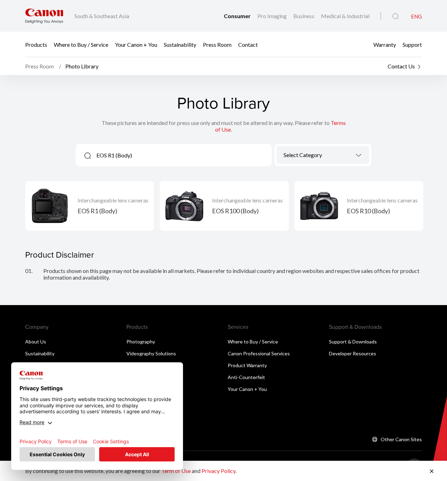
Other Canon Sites (401, 439)
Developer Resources (352, 353)
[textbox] (323, 155)
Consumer (238, 16)
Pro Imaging (272, 16)
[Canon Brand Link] (44, 15)
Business (304, 16)
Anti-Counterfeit (246, 377)
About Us (35, 342)
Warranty (384, 44)
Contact (248, 44)
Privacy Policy (218, 470)
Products (36, 44)
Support (412, 44)
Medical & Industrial (345, 16)
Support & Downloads (353, 342)
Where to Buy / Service (81, 44)
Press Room (217, 44)
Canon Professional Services (259, 353)
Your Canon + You (136, 44)
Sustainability (180, 44)
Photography (140, 342)
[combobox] (323, 155)
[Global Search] (395, 16)
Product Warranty (247, 365)
